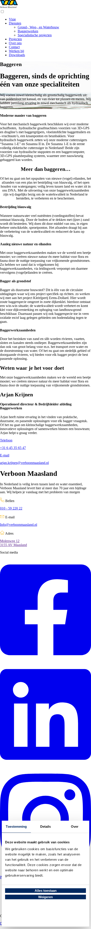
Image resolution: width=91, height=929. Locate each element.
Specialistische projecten (35, 35)
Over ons (15, 43)
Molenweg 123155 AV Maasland (13, 543)
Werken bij (16, 51)
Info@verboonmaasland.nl (18, 524)
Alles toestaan (46, 890)
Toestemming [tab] (16, 826)
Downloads (17, 55)
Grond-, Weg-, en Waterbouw (38, 27)
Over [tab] (74, 826)
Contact (14, 47)
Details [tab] (45, 826)
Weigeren (45, 897)
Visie (12, 19)
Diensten (15, 23)
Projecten (15, 39)
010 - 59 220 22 (11, 508)
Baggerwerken (28, 31)
